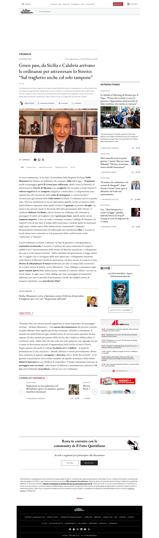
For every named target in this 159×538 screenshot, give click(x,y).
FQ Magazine (75, 4)
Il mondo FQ (89, 4)
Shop (82, 4)
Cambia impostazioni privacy (71, 517)
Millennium (66, 4)
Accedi (70, 463)
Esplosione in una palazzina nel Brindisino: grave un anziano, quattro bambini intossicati (45, 388)
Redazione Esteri (108, 172)
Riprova (80, 498)
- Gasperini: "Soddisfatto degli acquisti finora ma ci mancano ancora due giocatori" (119, 346)
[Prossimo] (95, 391)
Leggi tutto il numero (120, 310)
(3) (139, 148)
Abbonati (118, 4)
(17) (139, 172)
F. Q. (21, 83)
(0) (78, 398)
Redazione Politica (109, 199)
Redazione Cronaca (35, 398)
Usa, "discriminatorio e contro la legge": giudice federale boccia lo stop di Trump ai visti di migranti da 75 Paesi (114, 215)
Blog (59, 4)
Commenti (26, 160)
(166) (138, 199)
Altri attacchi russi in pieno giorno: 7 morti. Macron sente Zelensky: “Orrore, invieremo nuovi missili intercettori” (114, 163)
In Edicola (54, 4)
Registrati (89, 463)
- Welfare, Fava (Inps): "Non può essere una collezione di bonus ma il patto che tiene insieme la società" (118, 358)
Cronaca (25, 54)
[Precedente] (22, 391)
